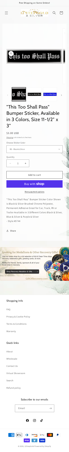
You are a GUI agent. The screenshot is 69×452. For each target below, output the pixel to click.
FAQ (8, 309)
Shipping (9, 137)
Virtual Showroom (15, 373)
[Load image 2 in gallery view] (34, 94)
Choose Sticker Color (15, 142)
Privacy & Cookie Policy (18, 316)
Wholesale (11, 358)
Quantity (10, 157)
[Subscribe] (50, 408)
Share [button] (13, 230)
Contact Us (12, 366)
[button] (6, 12)
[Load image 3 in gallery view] (50, 94)
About (9, 351)
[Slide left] (7, 95)
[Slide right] (61, 95)
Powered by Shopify (42, 446)
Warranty (11, 331)
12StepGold (29, 446)
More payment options (34, 191)
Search (9, 380)
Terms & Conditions (16, 323)
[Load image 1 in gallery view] (19, 94)
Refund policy (13, 387)
